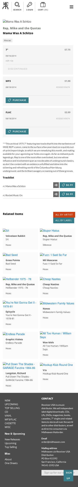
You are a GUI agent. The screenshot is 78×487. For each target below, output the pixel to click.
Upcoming (10, 443)
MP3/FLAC (10, 419)
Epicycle (10, 311)
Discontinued (17, 68)
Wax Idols (48, 342)
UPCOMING (11, 404)
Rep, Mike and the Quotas (22, 28)
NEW (7, 400)
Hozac (7, 40)
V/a (45, 370)
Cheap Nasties (51, 284)
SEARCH (17, 9)
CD (6, 412)
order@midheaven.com (53, 441)
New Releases (12, 439)
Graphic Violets (14, 339)
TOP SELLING (12, 408)
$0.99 (69, 185)
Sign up (69, 475)
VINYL (8, 415)
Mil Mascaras (50, 260)
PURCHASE (19, 100)
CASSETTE (10, 423)
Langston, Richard (16, 373)
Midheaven (5, 6)
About (8, 459)
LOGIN (29, 9)
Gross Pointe (13, 260)
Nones (46, 308)
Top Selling (11, 447)
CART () (43, 9)
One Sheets (11, 463)
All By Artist (64, 214)
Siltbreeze (47, 245)
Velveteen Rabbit (15, 236)
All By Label (63, 220)
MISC (8, 427)
